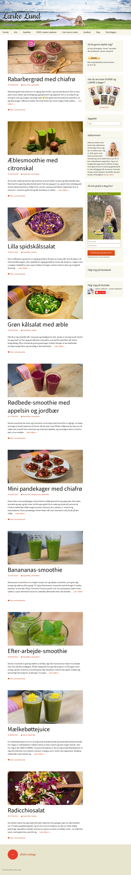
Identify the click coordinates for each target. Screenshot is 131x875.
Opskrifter (27, 32)
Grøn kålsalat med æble (38, 324)
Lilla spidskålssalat (31, 246)
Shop (98, 32)
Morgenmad (36, 494)
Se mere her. (104, 107)
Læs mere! (110, 175)
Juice (25, 735)
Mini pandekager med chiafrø (45, 488)
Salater (34, 252)
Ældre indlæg (23, 854)
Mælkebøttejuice (29, 729)
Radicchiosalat (26, 810)
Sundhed (87, 32)
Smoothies (35, 174)
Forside (6, 32)
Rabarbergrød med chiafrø (41, 79)
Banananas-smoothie (35, 570)
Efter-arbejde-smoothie (37, 651)
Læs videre (64, 190)
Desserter (26, 85)
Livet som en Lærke (70, 32)
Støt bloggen (111, 32)
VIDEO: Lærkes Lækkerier (46, 32)
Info (15, 32)
